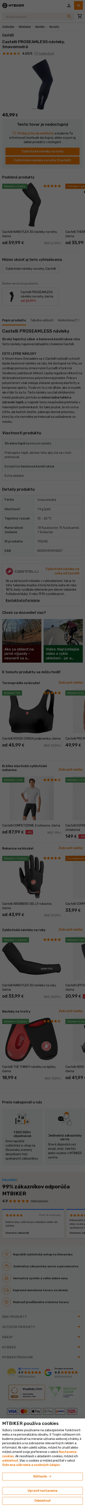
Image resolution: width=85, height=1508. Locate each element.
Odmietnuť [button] (42, 1501)
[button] (10, 1460)
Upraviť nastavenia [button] (42, 1491)
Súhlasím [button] (42, 1476)
